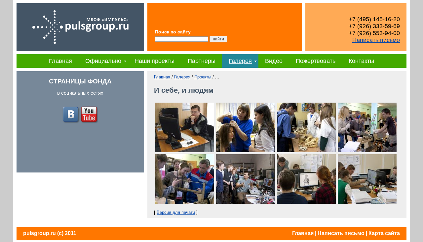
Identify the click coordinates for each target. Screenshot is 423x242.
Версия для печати (176, 212)
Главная (60, 61)
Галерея (240, 61)
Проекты (202, 76)
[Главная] (80, 49)
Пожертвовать (315, 61)
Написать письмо (376, 40)
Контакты (361, 61)
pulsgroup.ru (39, 233)
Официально (103, 61)
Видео (274, 61)
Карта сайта (384, 233)
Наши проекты (154, 61)
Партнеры (201, 61)
